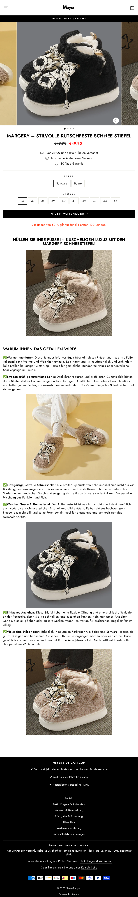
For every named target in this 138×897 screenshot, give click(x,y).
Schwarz (61, 183)
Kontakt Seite (89, 868)
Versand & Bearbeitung (69, 810)
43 (94, 201)
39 (53, 201)
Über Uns (69, 822)
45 (115, 201)
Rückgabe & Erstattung (69, 816)
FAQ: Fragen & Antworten (69, 804)
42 (84, 201)
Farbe (69, 176)
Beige (78, 183)
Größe (69, 194)
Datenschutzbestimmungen (69, 834)
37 (32, 201)
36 (22, 201)
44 (105, 201)
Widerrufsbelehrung (69, 828)
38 (43, 201)
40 (64, 201)
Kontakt (69, 798)
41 (74, 201)
